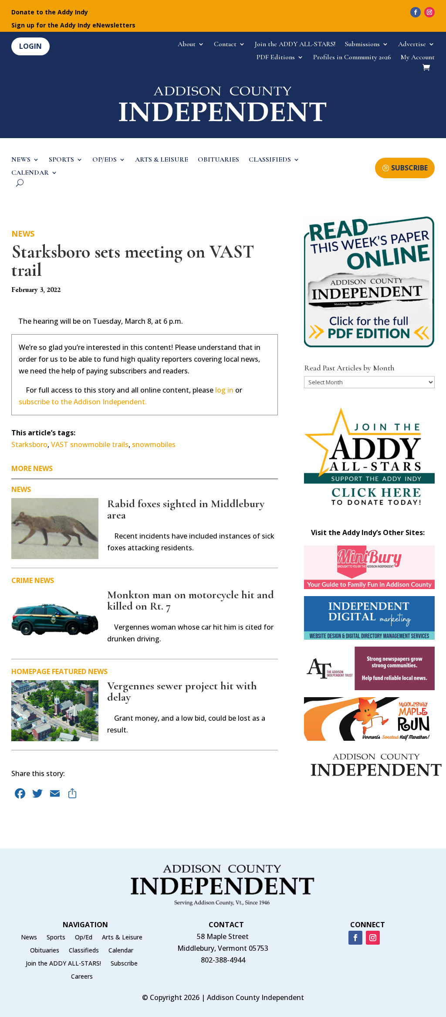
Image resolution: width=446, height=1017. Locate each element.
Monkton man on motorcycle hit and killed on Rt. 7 (190, 600)
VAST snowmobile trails (89, 444)
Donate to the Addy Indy (49, 12)
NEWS (20, 160)
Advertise (412, 44)
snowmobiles (154, 444)
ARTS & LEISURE (161, 160)
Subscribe (124, 963)
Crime (22, 580)
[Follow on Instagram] (429, 12)
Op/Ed (83, 937)
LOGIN (30, 46)
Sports (56, 937)
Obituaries (44, 950)
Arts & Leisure (122, 937)
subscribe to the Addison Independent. (83, 402)
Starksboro (29, 444)
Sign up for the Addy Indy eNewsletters (73, 25)
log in (224, 390)
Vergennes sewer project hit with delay (182, 691)
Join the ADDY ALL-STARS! (295, 44)
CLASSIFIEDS (270, 160)
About (187, 44)
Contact (225, 44)
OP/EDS (104, 160)
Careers (82, 976)
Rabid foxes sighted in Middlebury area (185, 509)
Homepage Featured (48, 671)
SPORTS (61, 160)
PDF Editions (276, 57)
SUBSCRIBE (409, 168)
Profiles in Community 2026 (352, 57)
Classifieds (84, 950)
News (22, 233)
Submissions (362, 44)
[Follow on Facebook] (415, 12)
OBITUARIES (218, 160)
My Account (418, 57)
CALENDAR (30, 173)
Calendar (120, 950)
